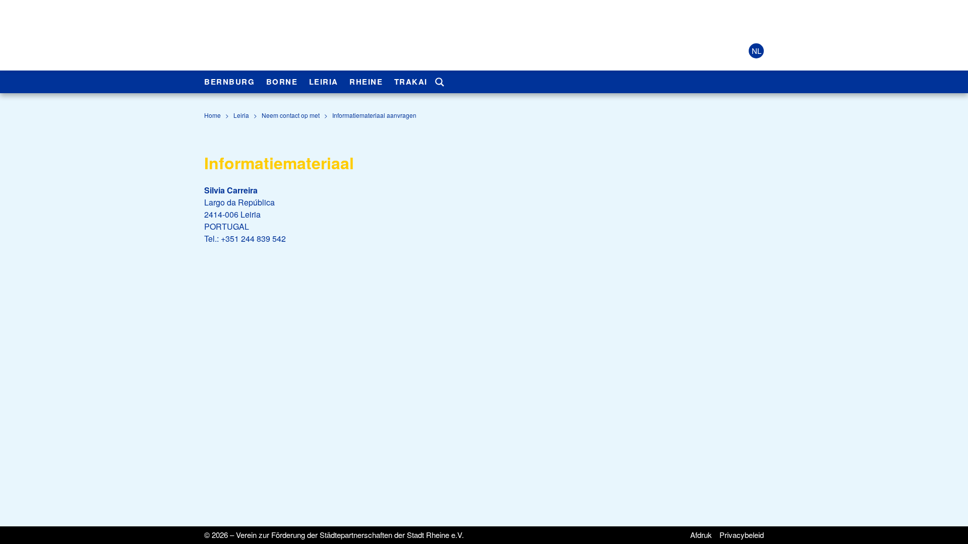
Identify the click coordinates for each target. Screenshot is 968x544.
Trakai (411, 81)
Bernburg (229, 81)
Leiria (323, 81)
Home (212, 115)
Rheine (366, 81)
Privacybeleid (741, 534)
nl (756, 50)
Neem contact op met (291, 115)
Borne (282, 81)
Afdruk (701, 534)
